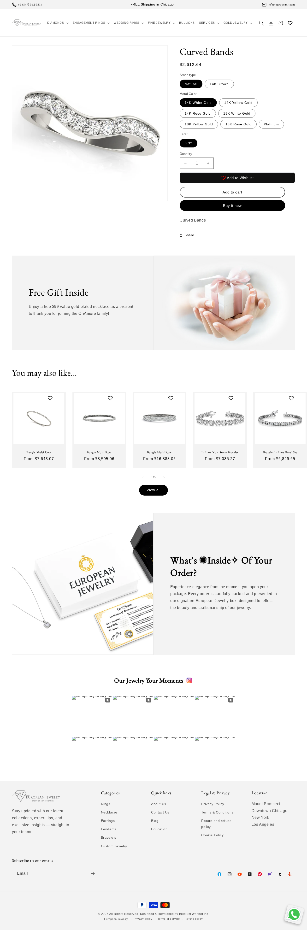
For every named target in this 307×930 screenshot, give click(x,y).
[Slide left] (143, 477)
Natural (191, 84)
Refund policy (194, 918)
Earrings (108, 821)
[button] (58, 23)
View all (153, 490)
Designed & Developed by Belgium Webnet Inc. (174, 914)
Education (159, 829)
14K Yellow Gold (238, 103)
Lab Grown (219, 84)
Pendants (109, 829)
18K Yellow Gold (199, 124)
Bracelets (108, 837)
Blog (154, 821)
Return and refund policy (216, 824)
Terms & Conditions (217, 812)
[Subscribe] (93, 873)
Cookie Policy (212, 835)
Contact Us (160, 812)
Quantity (186, 154)
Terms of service (169, 918)
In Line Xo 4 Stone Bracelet (219, 452)
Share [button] (189, 235)
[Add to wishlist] (50, 398)
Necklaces (109, 812)
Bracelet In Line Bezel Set (280, 452)
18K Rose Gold (238, 124)
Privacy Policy (212, 804)
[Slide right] (164, 477)
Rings (105, 804)
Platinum (271, 124)
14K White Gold (198, 103)
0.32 (188, 143)
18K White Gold (236, 113)
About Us (158, 804)
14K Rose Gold (198, 113)
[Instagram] (189, 680)
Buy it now (232, 206)
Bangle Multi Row (38, 452)
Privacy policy (143, 918)
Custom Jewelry (114, 846)
